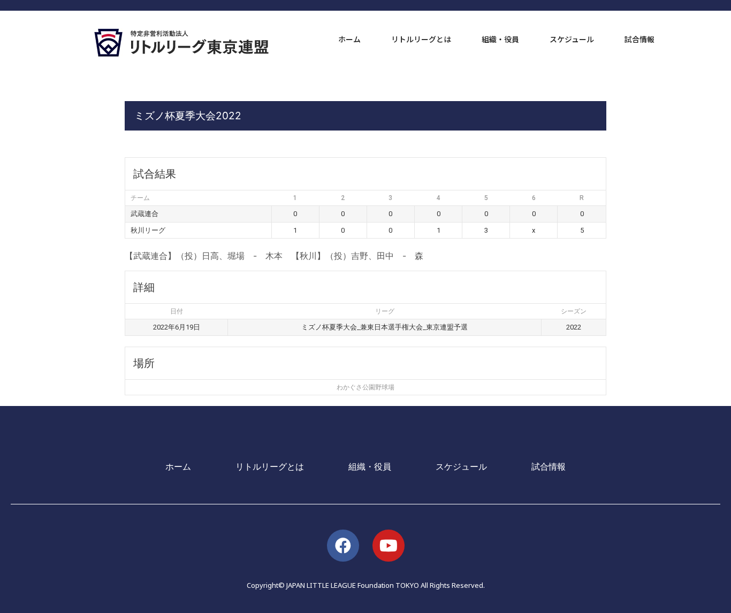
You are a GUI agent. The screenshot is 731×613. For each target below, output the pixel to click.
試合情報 (639, 39)
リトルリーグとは (421, 39)
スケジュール (572, 39)
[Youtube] (388, 546)
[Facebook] (343, 546)
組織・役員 (500, 39)
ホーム (349, 39)
